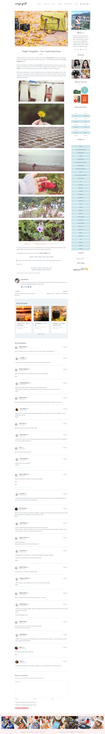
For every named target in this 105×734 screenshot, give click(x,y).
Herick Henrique (23, 458)
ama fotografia (38, 65)
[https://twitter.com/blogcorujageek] (83, 50)
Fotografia (41, 48)
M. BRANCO (76, 135)
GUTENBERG (76, 129)
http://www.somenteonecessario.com (23, 467)
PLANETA (85, 129)
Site (52, 698)
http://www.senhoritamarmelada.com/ (23, 487)
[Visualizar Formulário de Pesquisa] (89, 4)
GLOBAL (85, 132)
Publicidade (81, 223)
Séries (81, 232)
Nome (16, 698)
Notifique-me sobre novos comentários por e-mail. (26, 702)
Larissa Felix (22, 423)
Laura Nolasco (23, 408)
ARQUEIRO (85, 113)
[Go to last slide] (18, 319)
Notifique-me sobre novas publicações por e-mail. (26, 705)
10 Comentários (38, 328)
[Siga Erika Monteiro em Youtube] (28, 287)
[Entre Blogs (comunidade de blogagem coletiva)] (84, 269)
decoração (81, 165)
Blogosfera (81, 152)
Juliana (39, 256)
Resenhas (80, 229)
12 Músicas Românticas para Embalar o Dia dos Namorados (25, 293)
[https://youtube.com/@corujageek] (81, 50)
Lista (81, 204)
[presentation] (23, 313)
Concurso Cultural (81, 162)
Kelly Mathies (23, 634)
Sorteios (80, 236)
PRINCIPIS (76, 124)
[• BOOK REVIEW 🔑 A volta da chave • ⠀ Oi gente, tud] (84, 722)
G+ (50, 269)
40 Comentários (56, 328)
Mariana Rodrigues (23, 369)
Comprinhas (81, 159)
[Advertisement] (80, 279)
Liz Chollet (22, 358)
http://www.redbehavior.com (21, 668)
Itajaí (22, 272)
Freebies (59, 3)
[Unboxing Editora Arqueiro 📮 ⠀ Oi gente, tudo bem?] (33, 722)
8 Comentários (20, 328)
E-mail (35, 698)
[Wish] (84, 90)
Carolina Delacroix (23, 474)
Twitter (43, 269)
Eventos (81, 188)
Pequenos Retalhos (24, 578)
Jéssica (35, 256)
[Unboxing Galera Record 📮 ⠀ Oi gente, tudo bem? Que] (46, 722)
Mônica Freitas (22, 346)
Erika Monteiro (24, 279)
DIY (81, 181)
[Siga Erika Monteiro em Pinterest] (31, 287)
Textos (81, 245)
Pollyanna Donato (23, 537)
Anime (80, 146)
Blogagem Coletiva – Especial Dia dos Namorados (57, 292)
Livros (81, 207)
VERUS (85, 127)
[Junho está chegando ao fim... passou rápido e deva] (58, 722)
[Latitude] (77, 92)
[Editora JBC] (77, 99)
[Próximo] (65, 319)
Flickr (48, 269)
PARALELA (85, 118)
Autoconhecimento (81, 149)
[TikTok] (82, 4)
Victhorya (51, 256)
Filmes (80, 191)
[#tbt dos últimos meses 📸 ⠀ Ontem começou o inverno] (71, 722)
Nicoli (47, 256)
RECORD (85, 124)
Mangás (81, 210)
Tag (81, 239)
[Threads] (85, 4)
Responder (65, 346)
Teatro (81, 242)
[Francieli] (76, 74)
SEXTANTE (76, 132)
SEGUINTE (76, 121)
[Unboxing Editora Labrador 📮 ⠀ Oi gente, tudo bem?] (20, 722)
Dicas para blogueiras (81, 175)
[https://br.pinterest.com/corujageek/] (86, 50)
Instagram (39, 269)
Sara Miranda (22, 508)
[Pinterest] (84, 4)
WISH (85, 121)
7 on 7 (18, 272)
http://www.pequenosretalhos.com (22, 586)
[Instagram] (81, 4)
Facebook (34, 269)
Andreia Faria (22, 621)
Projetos (80, 220)
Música (81, 213)
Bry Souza (22, 493)
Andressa (31, 256)
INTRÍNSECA (76, 127)
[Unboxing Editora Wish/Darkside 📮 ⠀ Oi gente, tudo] (7, 722)
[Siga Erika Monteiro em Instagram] (26, 287)
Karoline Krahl (22, 397)
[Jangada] (84, 99)
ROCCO (76, 113)
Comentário (18, 681)
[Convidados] (85, 74)
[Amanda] (85, 64)
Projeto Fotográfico (36, 272)
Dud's (21, 661)
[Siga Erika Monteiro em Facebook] (22, 287)
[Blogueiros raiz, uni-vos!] (77, 269)
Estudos (81, 184)
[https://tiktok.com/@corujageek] (78, 50)
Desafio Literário (80, 168)
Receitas (81, 226)
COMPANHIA (85, 135)
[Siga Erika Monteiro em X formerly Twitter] (24, 287)
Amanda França (22, 567)
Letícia (43, 256)
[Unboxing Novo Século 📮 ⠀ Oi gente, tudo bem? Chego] (97, 722)
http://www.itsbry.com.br (20, 501)
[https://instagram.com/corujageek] (75, 50)
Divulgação (81, 178)
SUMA (76, 118)
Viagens (81, 248)
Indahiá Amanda (23, 593)
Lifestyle (80, 200)
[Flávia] (76, 64)
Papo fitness (80, 216)
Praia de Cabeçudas (28, 272)
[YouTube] (87, 4)
